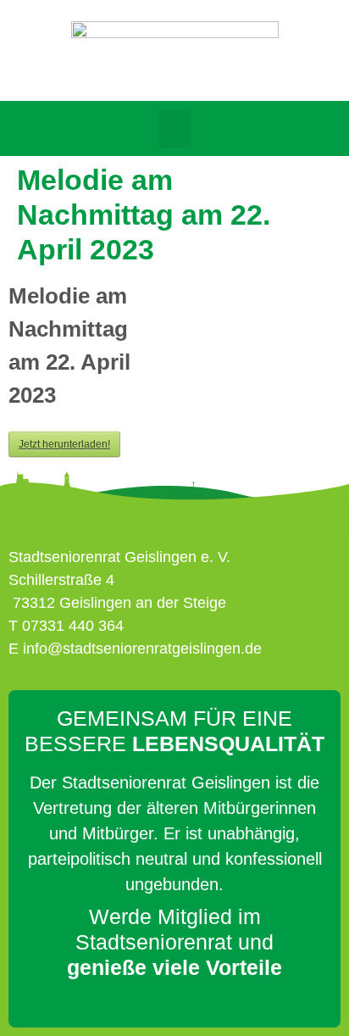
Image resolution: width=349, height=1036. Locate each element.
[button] (174, 128)
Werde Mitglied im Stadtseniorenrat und (174, 942)
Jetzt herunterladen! (64, 444)
